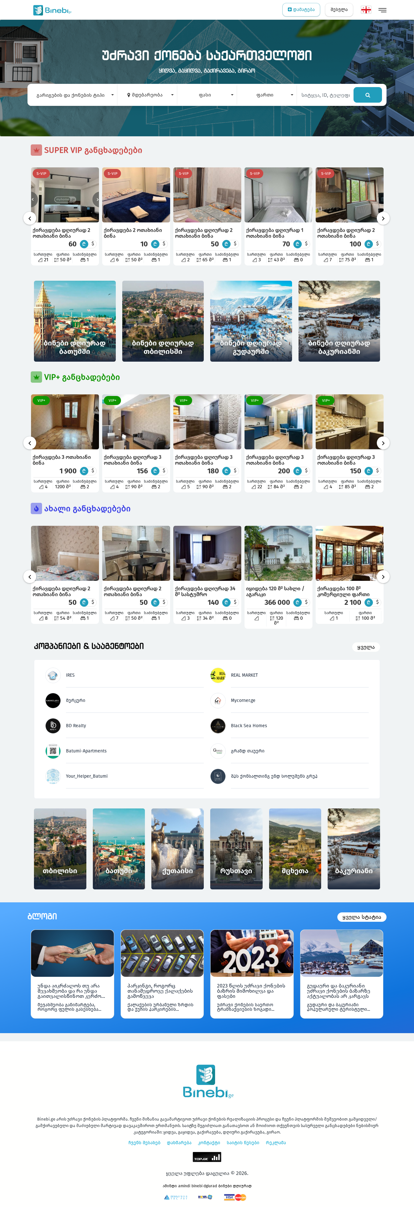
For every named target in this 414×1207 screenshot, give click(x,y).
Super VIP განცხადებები (92, 150)
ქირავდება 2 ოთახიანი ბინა (133, 233)
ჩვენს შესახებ (144, 1142)
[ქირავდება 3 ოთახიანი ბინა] (65, 421)
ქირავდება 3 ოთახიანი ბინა (62, 460)
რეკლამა (276, 1142)
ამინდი (170, 1186)
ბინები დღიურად (235, 1186)
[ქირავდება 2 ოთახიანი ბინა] (136, 194)
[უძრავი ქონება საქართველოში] (51, 9)
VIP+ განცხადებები (81, 377)
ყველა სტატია (362, 917)
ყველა (366, 647)
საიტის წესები (243, 1142)
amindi (184, 1186)
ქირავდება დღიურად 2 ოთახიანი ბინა (61, 233)
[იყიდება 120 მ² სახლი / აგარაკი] (278, 553)
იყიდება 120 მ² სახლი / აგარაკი (275, 591)
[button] (72, 95)
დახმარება (179, 1142)
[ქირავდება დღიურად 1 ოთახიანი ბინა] (278, 194)
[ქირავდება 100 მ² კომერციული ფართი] (350, 553)
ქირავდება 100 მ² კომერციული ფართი (343, 591)
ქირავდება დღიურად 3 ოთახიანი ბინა (132, 460)
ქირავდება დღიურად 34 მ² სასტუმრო (205, 591)
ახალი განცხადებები (86, 508)
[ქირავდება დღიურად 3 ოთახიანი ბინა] (136, 421)
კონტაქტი (209, 1142)
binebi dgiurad (204, 1186)
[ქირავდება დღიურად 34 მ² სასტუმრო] (207, 553)
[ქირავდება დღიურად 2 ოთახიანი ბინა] (65, 194)
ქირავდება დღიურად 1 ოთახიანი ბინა (274, 233)
